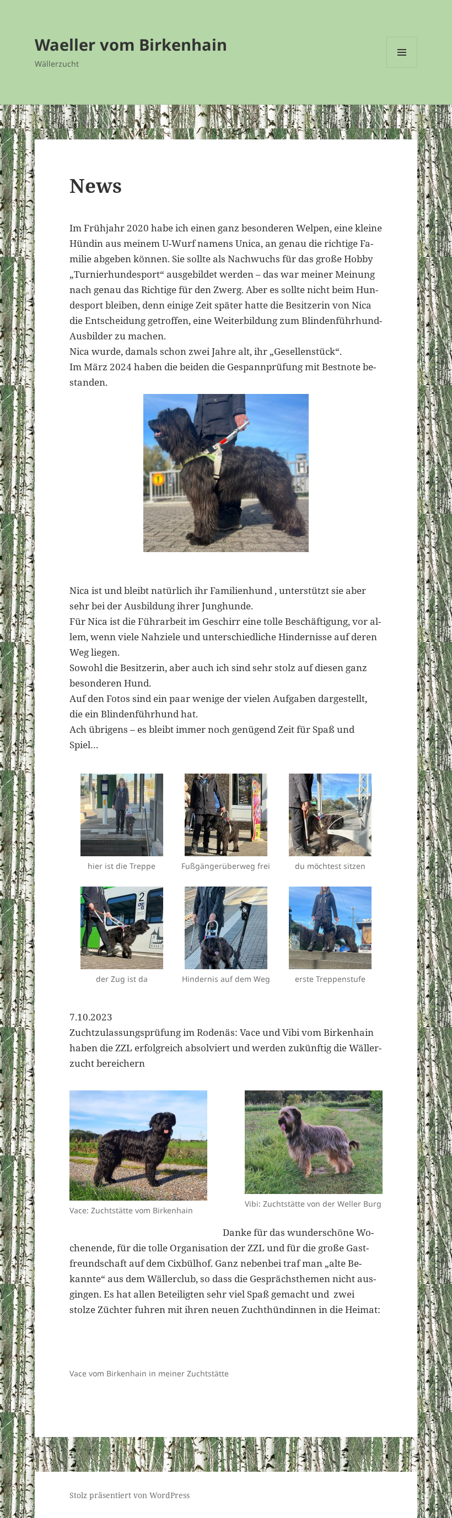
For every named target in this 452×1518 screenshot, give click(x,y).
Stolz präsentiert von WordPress (129, 1495)
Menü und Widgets (402, 67)
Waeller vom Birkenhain (131, 44)
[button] (226, 811)
